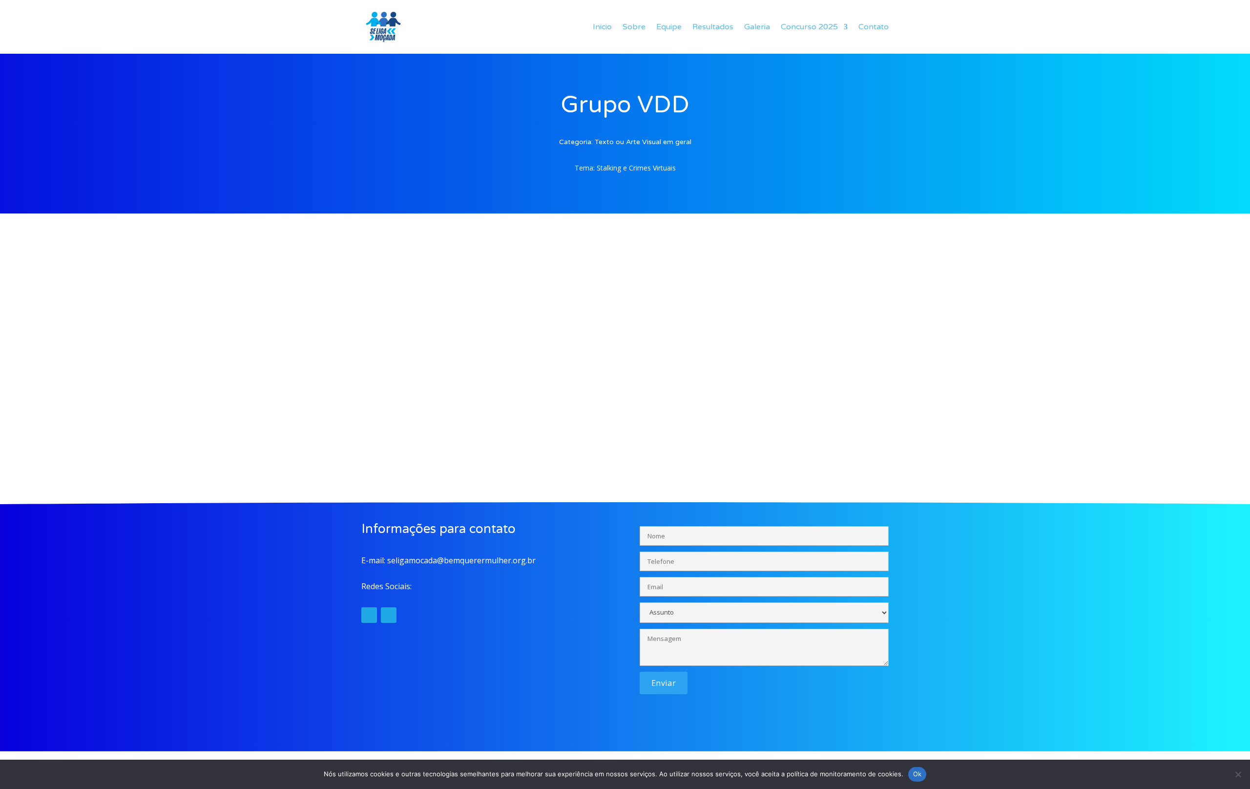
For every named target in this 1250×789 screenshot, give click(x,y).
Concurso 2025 (809, 27)
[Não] (1238, 774)
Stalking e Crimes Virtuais (636, 167)
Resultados (712, 27)
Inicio (602, 27)
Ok (917, 774)
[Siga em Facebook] (388, 615)
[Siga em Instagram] (369, 615)
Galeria (757, 27)
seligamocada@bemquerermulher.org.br (461, 560)
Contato (873, 27)
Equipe (669, 27)
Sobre (634, 27)
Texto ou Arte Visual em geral (643, 142)
